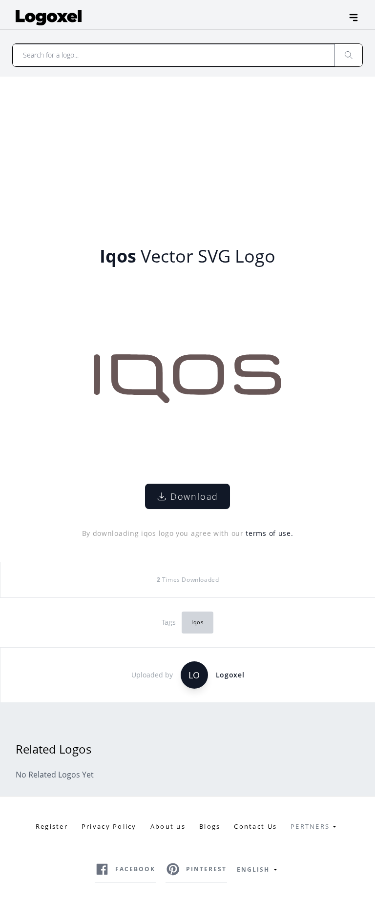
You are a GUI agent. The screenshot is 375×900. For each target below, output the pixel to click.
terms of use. (269, 533)
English (253, 869)
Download (194, 496)
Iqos (197, 622)
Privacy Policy (109, 826)
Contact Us (255, 826)
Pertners (310, 826)
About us (168, 826)
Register (52, 826)
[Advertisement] (187, 150)
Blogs (209, 826)
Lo (194, 675)
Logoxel (230, 674)
